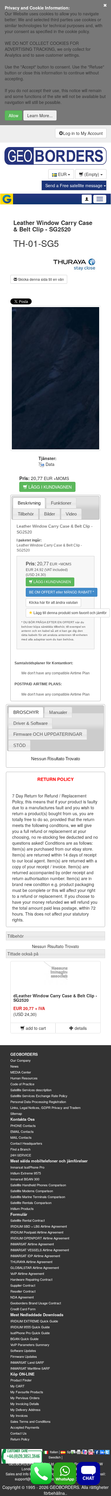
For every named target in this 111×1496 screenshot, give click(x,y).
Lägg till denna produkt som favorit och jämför (70, 613)
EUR (62, 174)
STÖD (19, 745)
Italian (54, 1451)
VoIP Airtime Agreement (27, 1273)
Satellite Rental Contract (27, 1220)
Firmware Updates (23, 1356)
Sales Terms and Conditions (30, 1421)
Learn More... (40, 115)
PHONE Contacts (23, 1125)
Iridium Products (22, 1208)
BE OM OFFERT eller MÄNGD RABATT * (61, 592)
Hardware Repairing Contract (31, 1279)
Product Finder (21, 1380)
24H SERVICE (20, 1155)
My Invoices (19, 1415)
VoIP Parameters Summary (29, 1344)
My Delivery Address (25, 1409)
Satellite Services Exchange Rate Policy (38, 1095)
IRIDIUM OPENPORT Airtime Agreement (39, 1238)
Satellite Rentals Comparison (31, 1202)
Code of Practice (22, 1083)
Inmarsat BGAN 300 (24, 1179)
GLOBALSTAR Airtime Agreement (34, 1267)
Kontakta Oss (22, 1119)
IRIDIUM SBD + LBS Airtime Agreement (38, 1226)
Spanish (72, 1451)
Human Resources (24, 1078)
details (80, 1028)
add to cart (35, 1028)
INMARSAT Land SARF (27, 1362)
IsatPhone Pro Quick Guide (30, 1332)
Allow (13, 115)
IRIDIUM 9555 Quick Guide (30, 1326)
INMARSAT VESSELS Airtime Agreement (39, 1249)
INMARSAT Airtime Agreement (32, 1243)
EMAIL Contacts (22, 1131)
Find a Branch (20, 1149)
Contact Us (18, 1433)
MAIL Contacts (21, 1137)
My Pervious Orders (25, 1397)
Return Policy (20, 1439)
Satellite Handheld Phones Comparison (38, 1184)
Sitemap (16, 1113)
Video (71, 513)
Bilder (49, 513)
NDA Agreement (22, 1297)
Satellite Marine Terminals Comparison (37, 1196)
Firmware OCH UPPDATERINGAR (47, 734)
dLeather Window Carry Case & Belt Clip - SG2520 (55, 998)
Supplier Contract (22, 1285)
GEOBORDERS (24, 1054)
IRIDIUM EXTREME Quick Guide (34, 1321)
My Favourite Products (26, 1391)
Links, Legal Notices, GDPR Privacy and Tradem (45, 1107)
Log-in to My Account (83, 133)
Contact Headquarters (26, 1143)
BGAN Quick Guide (24, 1338)
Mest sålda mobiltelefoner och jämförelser (49, 1161)
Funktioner (61, 502)
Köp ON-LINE (22, 1374)
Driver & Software (30, 723)
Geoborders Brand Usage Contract (35, 1303)
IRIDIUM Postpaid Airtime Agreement (36, 1232)
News (14, 1066)
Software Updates (23, 1350)
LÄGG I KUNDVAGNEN (49, 487)
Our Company (20, 1060)
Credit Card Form (23, 1308)
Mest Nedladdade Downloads (36, 1314)
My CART (17, 1386)
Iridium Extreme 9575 (25, 1173)
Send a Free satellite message (74, 185)
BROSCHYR (26, 712)
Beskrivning (29, 502)
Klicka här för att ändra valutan (53, 603)
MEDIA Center (20, 1072)
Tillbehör (26, 513)
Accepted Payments (24, 1427)
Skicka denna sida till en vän (40, 279)
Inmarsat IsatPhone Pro (27, 1167)
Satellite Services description (31, 1089)
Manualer (58, 712)
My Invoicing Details (24, 1403)
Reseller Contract (23, 1291)
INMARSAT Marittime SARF (30, 1368)
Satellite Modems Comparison (31, 1190)
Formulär (18, 1214)
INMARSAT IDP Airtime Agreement (35, 1255)
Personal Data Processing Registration (38, 1101)
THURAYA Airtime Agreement (31, 1261)
